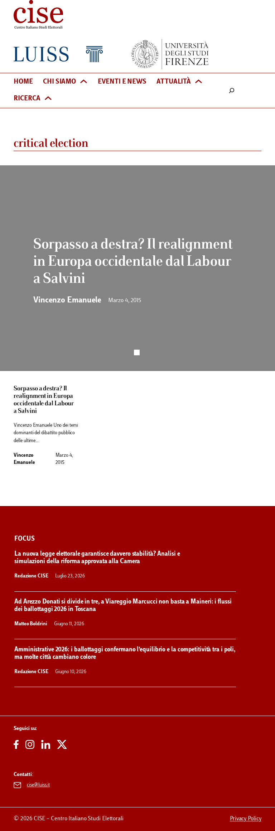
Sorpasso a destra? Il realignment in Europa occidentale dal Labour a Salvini (44, 400)
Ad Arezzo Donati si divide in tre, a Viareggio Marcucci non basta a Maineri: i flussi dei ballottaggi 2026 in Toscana (123, 605)
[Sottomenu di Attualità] (198, 82)
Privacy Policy (245, 819)
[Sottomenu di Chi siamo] (83, 82)
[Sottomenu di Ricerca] (48, 99)
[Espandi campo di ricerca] (232, 90)
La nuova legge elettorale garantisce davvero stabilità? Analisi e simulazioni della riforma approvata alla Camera (97, 558)
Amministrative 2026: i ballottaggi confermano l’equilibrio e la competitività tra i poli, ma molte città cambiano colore (124, 653)
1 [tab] (137, 352)
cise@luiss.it (38, 785)
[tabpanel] (137, 268)
